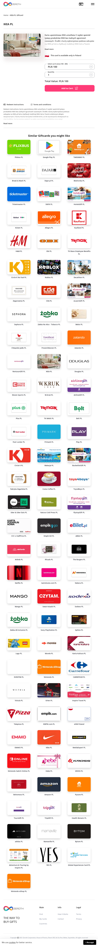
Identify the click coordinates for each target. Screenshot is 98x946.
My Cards (43, 919)
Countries (43, 924)
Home (5, 15)
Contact (61, 919)
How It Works (63, 914)
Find (41, 914)
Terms (78, 914)
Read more (49, 49)
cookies (12, 942)
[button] (92, 4)
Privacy (79, 919)
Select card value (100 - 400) (58, 64)
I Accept (90, 942)
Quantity (51, 72)
